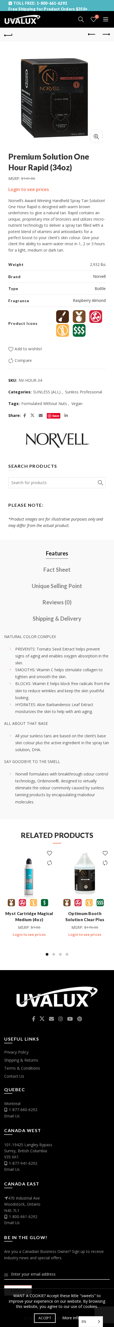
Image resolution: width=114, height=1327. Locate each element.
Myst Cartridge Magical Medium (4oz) (29, 916)
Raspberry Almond (89, 300)
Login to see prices (28, 189)
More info (71, 1317)
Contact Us (14, 1076)
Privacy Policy (16, 1052)
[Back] (8, 34)
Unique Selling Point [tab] (57, 585)
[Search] (81, 19)
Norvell (99, 276)
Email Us (12, 1116)
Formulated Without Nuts (44, 403)
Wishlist (97, 17)
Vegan (76, 403)
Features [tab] (57, 553)
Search (100, 482)
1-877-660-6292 (23, 1109)
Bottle (100, 288)
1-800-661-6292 (23, 1216)
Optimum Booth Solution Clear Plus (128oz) (85, 919)
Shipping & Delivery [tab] (57, 618)
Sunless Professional (83, 392)
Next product (106, 34)
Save (55, 416)
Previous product (92, 34)
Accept (44, 1318)
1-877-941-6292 (23, 1163)
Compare (23, 360)
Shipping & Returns (21, 1060)
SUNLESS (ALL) (47, 392)
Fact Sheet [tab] (57, 569)
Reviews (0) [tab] (57, 602)
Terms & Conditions (22, 1068)
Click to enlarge (96, 136)
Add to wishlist (28, 348)
